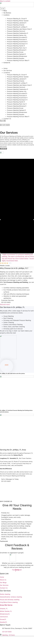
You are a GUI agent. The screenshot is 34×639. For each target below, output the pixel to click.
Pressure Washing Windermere (17, 56)
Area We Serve (6, 605)
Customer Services (7, 300)
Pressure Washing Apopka (15, 58)
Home (5, 68)
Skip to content (5, 1)
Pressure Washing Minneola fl (16, 50)
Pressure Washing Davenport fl (17, 44)
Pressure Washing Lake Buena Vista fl (19, 29)
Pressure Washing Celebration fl (17, 33)
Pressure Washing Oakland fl (16, 54)
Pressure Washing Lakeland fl (16, 23)
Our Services (7, 70)
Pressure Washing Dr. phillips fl (17, 27)
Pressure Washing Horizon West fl (18, 60)
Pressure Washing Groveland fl (17, 37)
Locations (6, 15)
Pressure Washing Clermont (16, 31)
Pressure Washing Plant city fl (17, 48)
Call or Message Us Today (10, 479)
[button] (17, 65)
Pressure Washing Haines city (16, 35)
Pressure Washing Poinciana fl (17, 39)
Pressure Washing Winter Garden (18, 21)
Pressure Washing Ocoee (15, 52)
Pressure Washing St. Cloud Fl (17, 18)
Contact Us (6, 62)
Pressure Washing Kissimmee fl (17, 41)
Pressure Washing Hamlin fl (16, 46)
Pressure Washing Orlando (15, 25)
